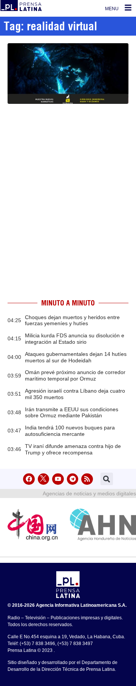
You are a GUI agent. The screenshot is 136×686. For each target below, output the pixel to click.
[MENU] (128, 7)
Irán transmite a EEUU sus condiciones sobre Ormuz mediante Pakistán (71, 412)
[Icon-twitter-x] (43, 479)
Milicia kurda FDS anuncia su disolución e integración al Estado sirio (74, 338)
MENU (112, 8)
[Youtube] (58, 479)
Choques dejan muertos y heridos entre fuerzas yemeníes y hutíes (72, 320)
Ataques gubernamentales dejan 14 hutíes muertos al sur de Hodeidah (76, 357)
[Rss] (87, 479)
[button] (106, 479)
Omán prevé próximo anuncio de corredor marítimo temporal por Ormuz (75, 375)
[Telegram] (73, 479)
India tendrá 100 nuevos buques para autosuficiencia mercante (70, 430)
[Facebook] (29, 479)
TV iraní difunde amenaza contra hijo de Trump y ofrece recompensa (73, 449)
